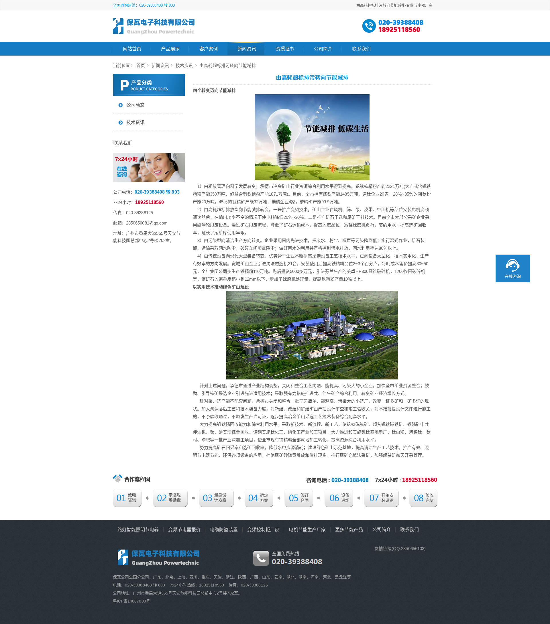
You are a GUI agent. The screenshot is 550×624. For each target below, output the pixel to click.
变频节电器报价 (184, 529)
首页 (140, 65)
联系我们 (361, 48)
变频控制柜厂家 (263, 529)
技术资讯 (184, 65)
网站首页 (132, 48)
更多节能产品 (349, 529)
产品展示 (170, 48)
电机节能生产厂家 (307, 529)
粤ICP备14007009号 (131, 601)
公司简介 (323, 48)
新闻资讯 (246, 48)
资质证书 (285, 48)
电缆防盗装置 (224, 529)
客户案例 (208, 48)
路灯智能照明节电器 (138, 529)
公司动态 (135, 105)
